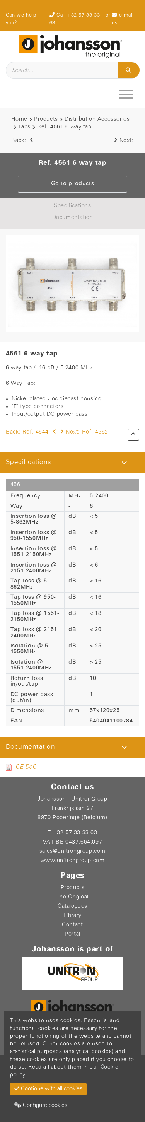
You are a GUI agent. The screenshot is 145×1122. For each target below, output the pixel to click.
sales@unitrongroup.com (72, 851)
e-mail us (123, 19)
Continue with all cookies (50, 1089)
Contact (72, 925)
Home (19, 119)
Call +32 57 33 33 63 (74, 19)
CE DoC (26, 767)
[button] (124, 462)
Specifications (72, 206)
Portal (72, 934)
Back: (19, 140)
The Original (72, 897)
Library (72, 916)
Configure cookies (44, 1105)
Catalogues (72, 906)
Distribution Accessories (97, 119)
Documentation (72, 217)
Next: (126, 140)
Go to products (72, 184)
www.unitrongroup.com (73, 861)
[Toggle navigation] (126, 94)
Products (46, 119)
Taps (24, 127)
